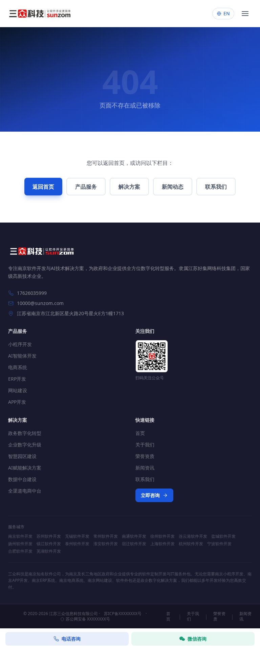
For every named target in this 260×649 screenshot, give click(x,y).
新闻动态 (172, 186)
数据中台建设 (22, 479)
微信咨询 (197, 638)
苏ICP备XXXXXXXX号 (123, 613)
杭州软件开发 (191, 544)
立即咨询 (150, 495)
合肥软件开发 (20, 551)
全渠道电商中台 (24, 491)
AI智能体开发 (22, 355)
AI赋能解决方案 (24, 467)
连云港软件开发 (193, 536)
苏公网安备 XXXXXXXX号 (88, 619)
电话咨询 (71, 638)
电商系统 (17, 367)
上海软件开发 (162, 544)
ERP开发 (17, 379)
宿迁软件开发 (134, 544)
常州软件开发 (105, 536)
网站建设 (17, 390)
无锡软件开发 (77, 536)
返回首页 (43, 186)
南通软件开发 (134, 536)
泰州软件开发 (77, 544)
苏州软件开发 (49, 536)
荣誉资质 (144, 456)
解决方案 (129, 186)
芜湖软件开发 (49, 551)
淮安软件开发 (105, 544)
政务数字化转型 (24, 433)
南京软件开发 (20, 536)
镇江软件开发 (49, 544)
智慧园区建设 (22, 456)
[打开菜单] (245, 13)
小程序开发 (20, 344)
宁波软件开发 (219, 544)
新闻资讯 (144, 467)
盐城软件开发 (223, 536)
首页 (140, 433)
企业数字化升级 (24, 444)
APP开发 (17, 402)
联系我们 (216, 186)
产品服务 (86, 186)
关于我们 (144, 444)
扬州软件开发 (20, 544)
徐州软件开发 (162, 536)
